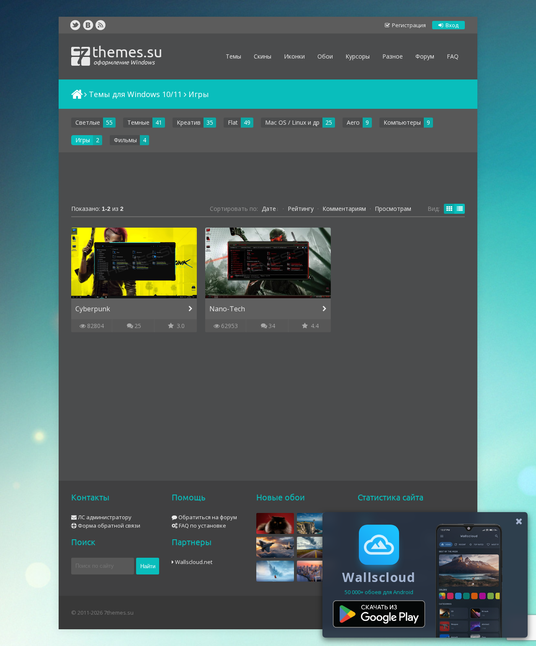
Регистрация (408, 25)
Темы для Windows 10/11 (135, 94)
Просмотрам (393, 209)
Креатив (189, 122)
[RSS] (100, 25)
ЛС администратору (104, 517)
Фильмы (125, 140)
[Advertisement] (268, 179)
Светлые (87, 122)
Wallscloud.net (193, 562)
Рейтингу (301, 209)
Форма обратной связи (108, 525)
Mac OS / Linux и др (292, 122)
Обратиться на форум (207, 517)
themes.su (127, 54)
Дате (269, 209)
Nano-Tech (227, 308)
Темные (138, 122)
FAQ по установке (202, 525)
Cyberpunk (92, 308)
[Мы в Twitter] (75, 25)
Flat (233, 122)
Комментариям (344, 209)
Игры (82, 140)
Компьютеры (402, 122)
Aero (353, 122)
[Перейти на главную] (76, 94)
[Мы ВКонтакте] (88, 25)
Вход (451, 25)
